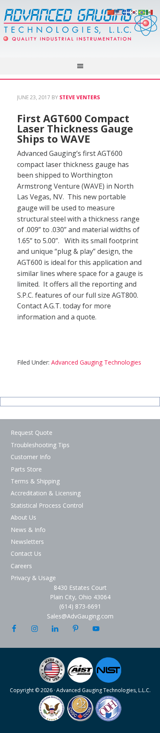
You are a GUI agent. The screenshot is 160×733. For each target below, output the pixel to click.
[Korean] (134, 11)
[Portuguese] (142, 11)
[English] (119, 11)
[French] (127, 11)
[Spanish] (150, 11)
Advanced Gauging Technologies (80, 30)
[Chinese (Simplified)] (111, 11)
